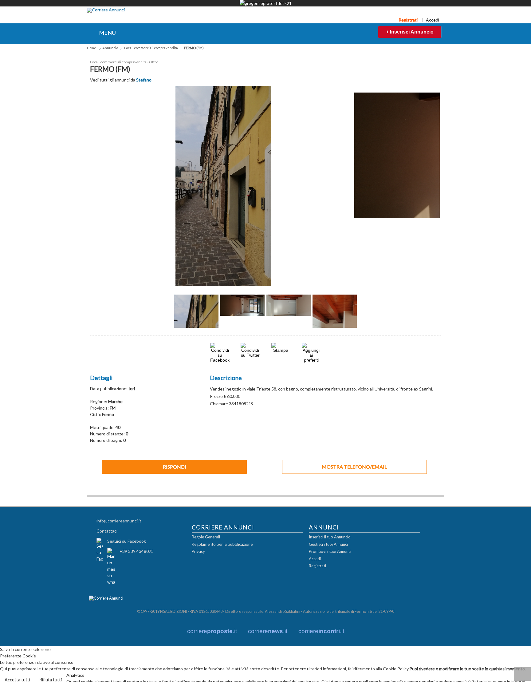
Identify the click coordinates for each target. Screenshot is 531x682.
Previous (164, 313)
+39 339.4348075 (137, 550)
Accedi (432, 19)
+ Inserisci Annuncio (410, 31)
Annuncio (110, 48)
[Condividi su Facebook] (220, 359)
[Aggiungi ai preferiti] (311, 352)
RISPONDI (174, 466)
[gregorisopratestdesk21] (265, 3)
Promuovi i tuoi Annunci (330, 551)
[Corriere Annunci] (106, 10)
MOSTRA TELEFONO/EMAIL (354, 466)
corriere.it (212, 631)
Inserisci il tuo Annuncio (330, 536)
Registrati (408, 19)
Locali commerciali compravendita (151, 48)
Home (91, 48)
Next (367, 313)
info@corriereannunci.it (118, 520)
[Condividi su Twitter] (250, 354)
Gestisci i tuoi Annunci (328, 543)
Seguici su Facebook (126, 540)
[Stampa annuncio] (281, 349)
